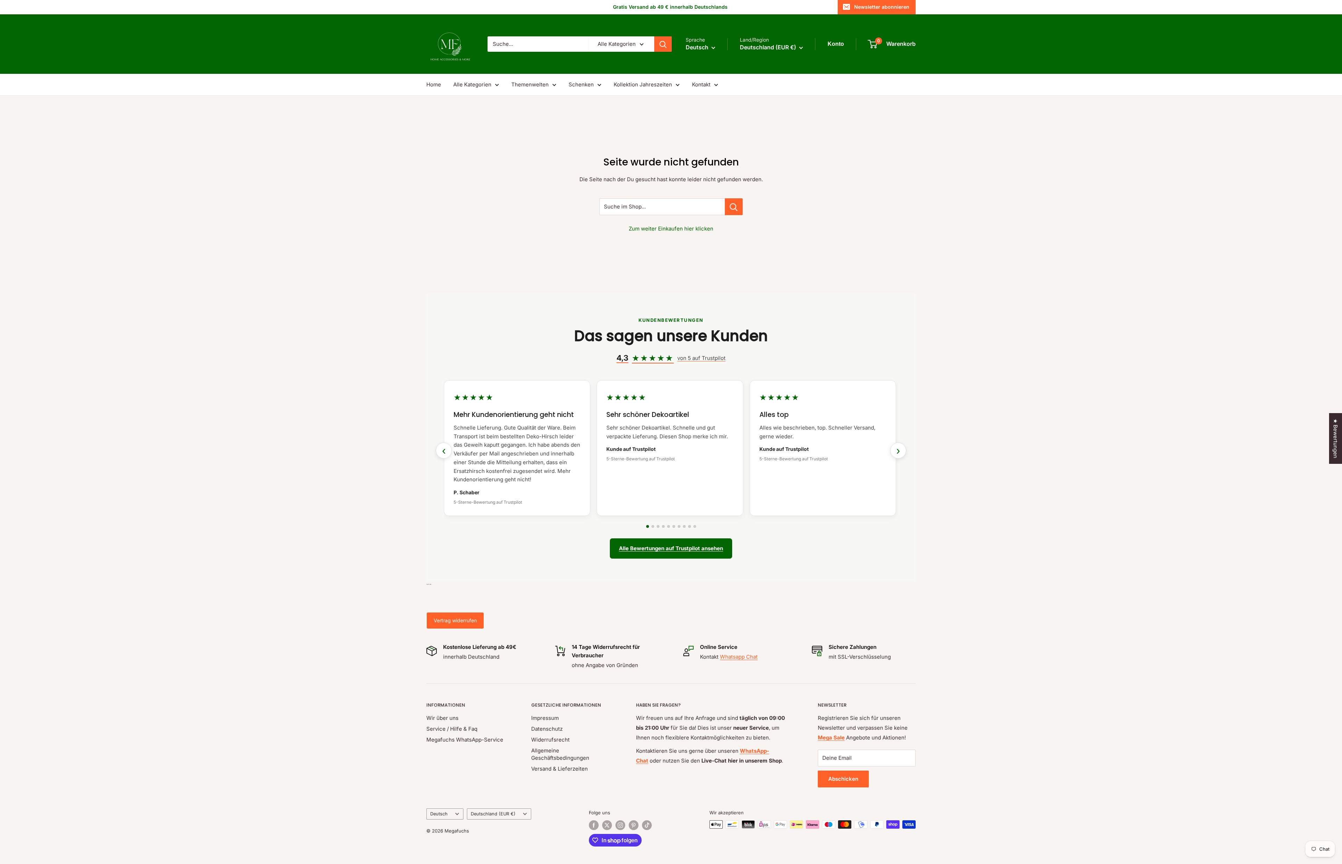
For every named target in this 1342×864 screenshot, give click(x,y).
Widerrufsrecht (550, 739)
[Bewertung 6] (673, 526)
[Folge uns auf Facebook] (594, 825)
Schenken (581, 84)
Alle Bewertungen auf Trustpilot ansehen (671, 548)
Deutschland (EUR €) (493, 813)
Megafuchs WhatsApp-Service (464, 739)
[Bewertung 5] (668, 526)
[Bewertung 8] (684, 526)
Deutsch (439, 813)
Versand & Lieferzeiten (559, 768)
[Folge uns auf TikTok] (647, 825)
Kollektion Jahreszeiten (643, 84)
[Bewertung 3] (658, 526)
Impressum (545, 718)
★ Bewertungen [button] (1335, 438)
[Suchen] (663, 44)
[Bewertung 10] (694, 526)
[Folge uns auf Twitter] (607, 825)
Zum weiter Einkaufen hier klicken (671, 228)
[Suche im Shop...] (734, 206)
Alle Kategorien (472, 84)
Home (433, 84)
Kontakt (701, 84)
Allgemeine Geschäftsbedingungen (560, 754)
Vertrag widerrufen (455, 620)
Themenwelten (530, 84)
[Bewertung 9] (689, 526)
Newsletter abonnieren (881, 7)
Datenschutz (547, 728)
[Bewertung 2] (652, 526)
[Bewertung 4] (663, 526)
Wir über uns (442, 718)
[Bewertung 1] (647, 526)
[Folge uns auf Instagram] (620, 825)
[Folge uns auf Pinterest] (633, 825)
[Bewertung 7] (679, 526)
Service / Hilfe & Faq (451, 728)
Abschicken (843, 779)
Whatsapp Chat (739, 656)
